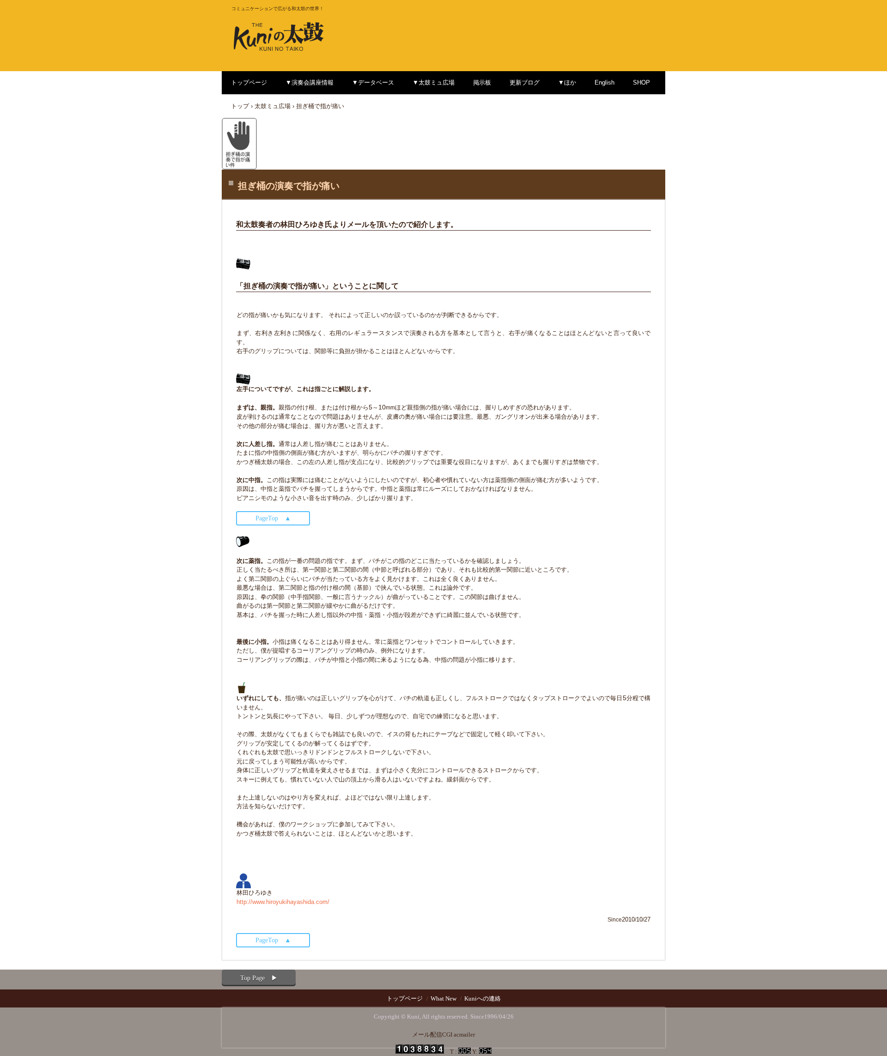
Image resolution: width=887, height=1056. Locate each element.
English (604, 82)
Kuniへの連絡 (482, 998)
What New (443, 998)
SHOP (641, 82)
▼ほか (567, 82)
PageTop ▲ (273, 518)
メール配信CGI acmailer (443, 1034)
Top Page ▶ (259, 978)
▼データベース (373, 82)
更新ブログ (525, 82)
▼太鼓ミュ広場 (434, 82)
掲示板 (482, 82)
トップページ (249, 82)
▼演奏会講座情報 (310, 82)
